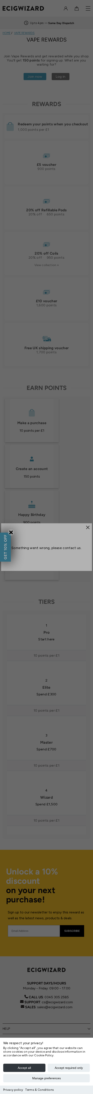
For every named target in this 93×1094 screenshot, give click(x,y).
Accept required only (69, 1068)
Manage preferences (46, 1078)
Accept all (24, 1068)
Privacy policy (13, 1090)
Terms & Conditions (39, 1090)
